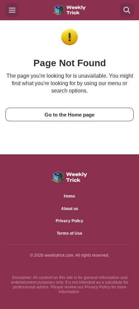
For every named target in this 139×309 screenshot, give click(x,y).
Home (69, 196)
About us (69, 208)
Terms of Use (69, 233)
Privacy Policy (69, 220)
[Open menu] (12, 10)
